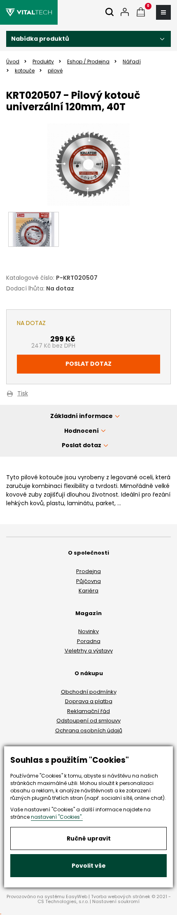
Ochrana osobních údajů (88, 730)
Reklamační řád (88, 711)
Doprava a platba (88, 701)
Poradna (88, 641)
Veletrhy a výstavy (89, 651)
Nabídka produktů (40, 39)
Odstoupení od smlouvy (88, 721)
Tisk (22, 393)
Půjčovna (88, 581)
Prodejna (88, 571)
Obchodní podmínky (88, 692)
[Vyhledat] (109, 12)
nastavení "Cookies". (57, 816)
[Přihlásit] (125, 12)
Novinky (88, 631)
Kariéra (88, 591)
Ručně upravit (89, 838)
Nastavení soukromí (116, 901)
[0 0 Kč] (141, 12)
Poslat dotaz (88, 364)
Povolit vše (89, 866)
